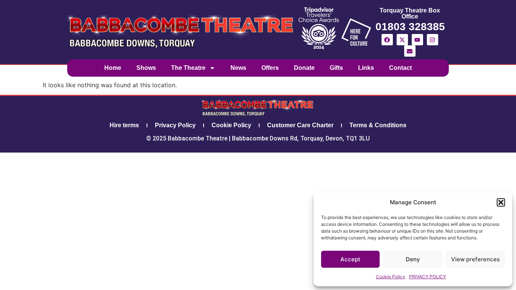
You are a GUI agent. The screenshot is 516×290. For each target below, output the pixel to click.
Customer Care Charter (300, 125)
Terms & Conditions (377, 125)
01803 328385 (410, 26)
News (238, 68)
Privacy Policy (175, 125)
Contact (400, 68)
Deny (413, 259)
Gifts (336, 68)
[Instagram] (432, 39)
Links (366, 68)
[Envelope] (410, 51)
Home (112, 68)
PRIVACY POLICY (427, 276)
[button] (501, 202)
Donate (304, 68)
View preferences (475, 259)
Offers (270, 68)
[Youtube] (417, 39)
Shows (146, 68)
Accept (350, 259)
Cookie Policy (390, 276)
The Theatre (188, 68)
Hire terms (124, 125)
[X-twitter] (402, 39)
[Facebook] (387, 39)
